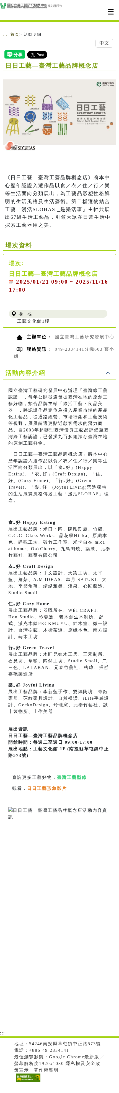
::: (5, 34)
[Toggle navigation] (110, 12)
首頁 (15, 34)
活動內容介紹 (25, 372)
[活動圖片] (59, 115)
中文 (104, 43)
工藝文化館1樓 (33, 321)
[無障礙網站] (27, 1081)
